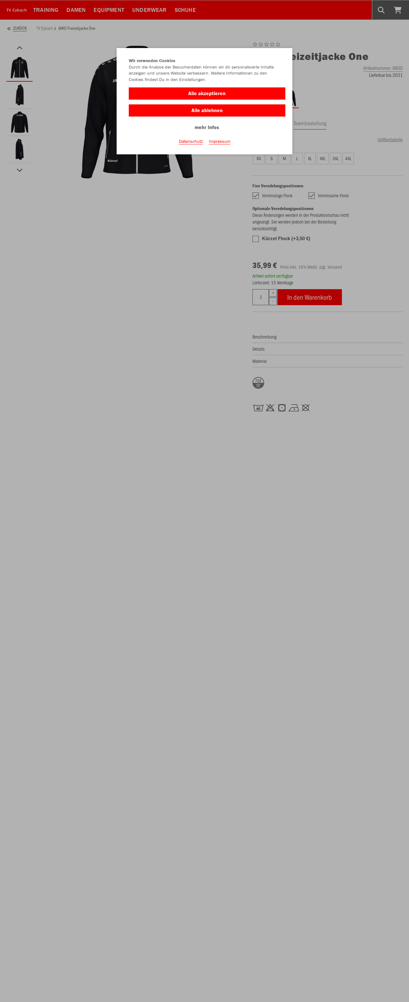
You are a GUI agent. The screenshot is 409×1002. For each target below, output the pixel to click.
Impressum (219, 141)
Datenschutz (191, 141)
